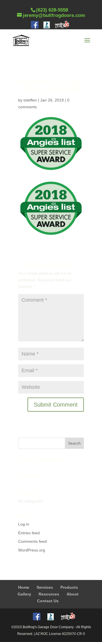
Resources (49, 594)
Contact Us (48, 601)
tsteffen (30, 100)
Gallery (24, 594)
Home (23, 587)
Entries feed (29, 533)
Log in (23, 524)
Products (69, 587)
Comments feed (32, 541)
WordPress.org (31, 550)
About (72, 594)
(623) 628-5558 (52, 10)
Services (45, 587)
